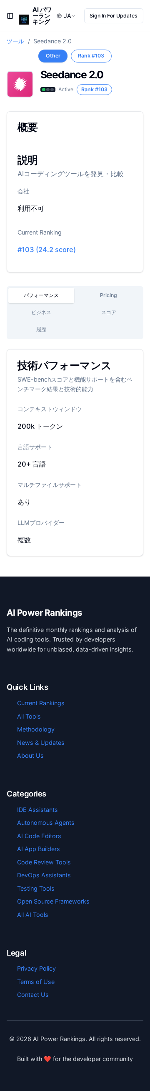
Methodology (36, 729)
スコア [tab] (108, 312)
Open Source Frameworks (53, 901)
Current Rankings (41, 703)
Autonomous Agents (46, 822)
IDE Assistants (37, 809)
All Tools (29, 716)
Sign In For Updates (114, 15)
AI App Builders (38, 848)
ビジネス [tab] (41, 312)
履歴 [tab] (41, 329)
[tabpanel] (75, 452)
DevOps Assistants (44, 875)
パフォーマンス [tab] (41, 295)
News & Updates (41, 742)
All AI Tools (32, 914)
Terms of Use (36, 981)
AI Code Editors (39, 835)
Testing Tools (36, 888)
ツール (15, 41)
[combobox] (66, 16)
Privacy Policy (36, 968)
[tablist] (75, 312)
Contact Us (33, 994)
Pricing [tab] (108, 295)
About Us (30, 755)
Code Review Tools (44, 862)
